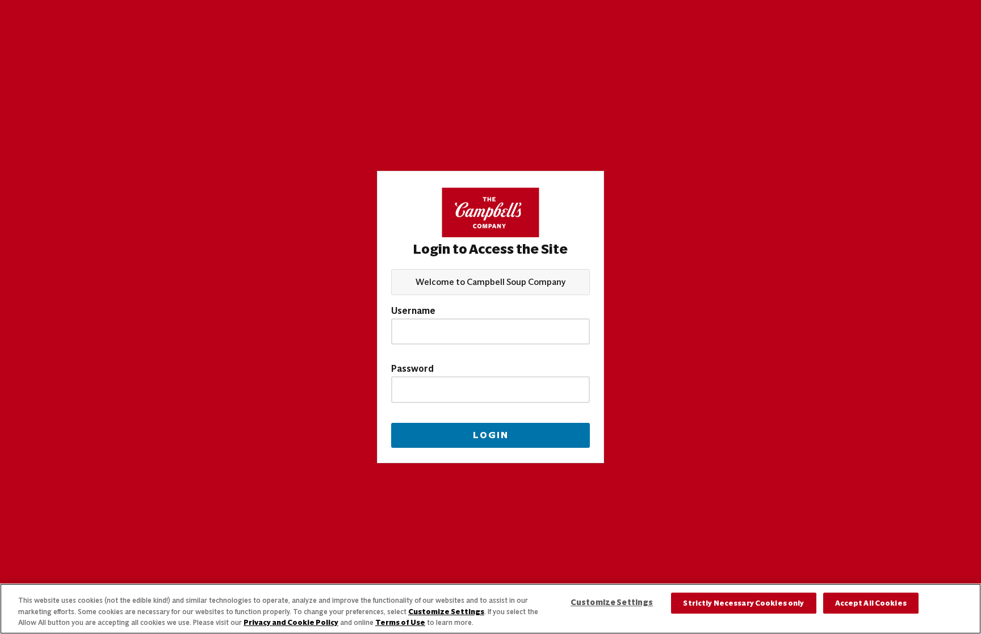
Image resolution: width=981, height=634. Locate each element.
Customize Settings (446, 611)
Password (412, 368)
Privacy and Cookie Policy (291, 622)
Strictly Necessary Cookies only (743, 603)
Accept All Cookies (871, 603)
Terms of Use (400, 622)
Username (413, 311)
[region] (490, 608)
